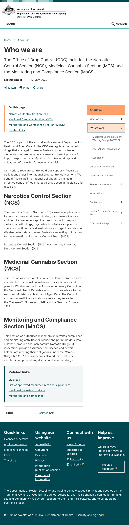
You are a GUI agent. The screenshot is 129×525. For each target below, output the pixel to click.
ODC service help (43, 413)
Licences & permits (16, 439)
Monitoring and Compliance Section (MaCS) (37, 124)
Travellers (10, 460)
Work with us (97, 193)
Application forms (15, 444)
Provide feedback (109, 468)
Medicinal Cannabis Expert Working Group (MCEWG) (107, 138)
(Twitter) (76, 459)
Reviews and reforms (101, 184)
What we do (96, 119)
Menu (10, 24)
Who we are (97, 127)
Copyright (41, 449)
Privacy (40, 460)
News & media (76, 444)
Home (8, 40)
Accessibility (43, 444)
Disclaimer (42, 455)
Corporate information (102, 166)
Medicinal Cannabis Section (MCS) (31, 119)
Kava (7, 455)
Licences (14, 379)
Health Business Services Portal (103, 213)
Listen (12, 87)
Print (26, 87)
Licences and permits (101, 175)
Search (121, 24)
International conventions (106, 148)
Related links (17, 130)
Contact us (96, 202)
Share (40, 87)
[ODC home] (34, 11)
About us (23, 40)
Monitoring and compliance (26, 395)
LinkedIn (76, 464)
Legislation (98, 157)
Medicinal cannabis (16, 449)
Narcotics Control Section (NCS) (29, 114)
